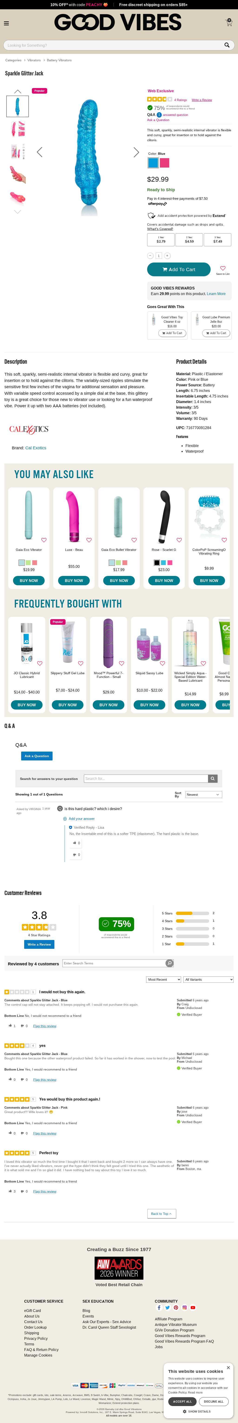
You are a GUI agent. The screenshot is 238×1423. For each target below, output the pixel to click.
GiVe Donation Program (174, 1330)
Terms (29, 1344)
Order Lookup (35, 1327)
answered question (175, 115)
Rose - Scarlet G (164, 550)
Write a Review (202, 100)
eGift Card (32, 1310)
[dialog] (198, 1390)
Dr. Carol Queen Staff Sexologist (109, 1327)
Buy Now (29, 580)
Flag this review (44, 1026)
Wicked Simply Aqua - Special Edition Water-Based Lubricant (190, 677)
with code (79, 4)
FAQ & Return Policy (41, 1349)
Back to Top (159, 1214)
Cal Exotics (35, 447)
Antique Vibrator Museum (176, 1324)
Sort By (178, 794)
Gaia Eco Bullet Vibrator (118, 550)
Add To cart (182, 269)
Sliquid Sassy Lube (149, 673)
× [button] (228, 1368)
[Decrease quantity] (150, 256)
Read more (195, 1392)
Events (88, 1316)
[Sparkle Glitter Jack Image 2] (88, 152)
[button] (6, 22)
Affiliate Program (168, 1319)
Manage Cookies (38, 1355)
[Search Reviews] (169, 963)
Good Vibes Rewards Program (180, 1335)
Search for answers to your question (49, 779)
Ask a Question (158, 120)
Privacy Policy (36, 1338)
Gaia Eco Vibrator (29, 550)
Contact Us (33, 1321)
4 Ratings (180, 100)
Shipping (31, 1333)
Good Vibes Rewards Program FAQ (184, 1341)
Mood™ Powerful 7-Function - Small (108, 675)
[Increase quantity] (167, 256)
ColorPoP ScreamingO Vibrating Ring (209, 551)
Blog (86, 1310)
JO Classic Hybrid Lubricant (27, 675)
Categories (13, 60)
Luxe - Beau (74, 550)
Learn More (216, 293)
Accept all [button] (182, 1401)
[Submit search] (213, 779)
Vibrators (34, 60)
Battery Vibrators (59, 60)
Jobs (159, 1346)
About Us (32, 1316)
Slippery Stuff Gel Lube (68, 673)
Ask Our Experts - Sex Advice (107, 1321)
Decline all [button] (213, 1401)
